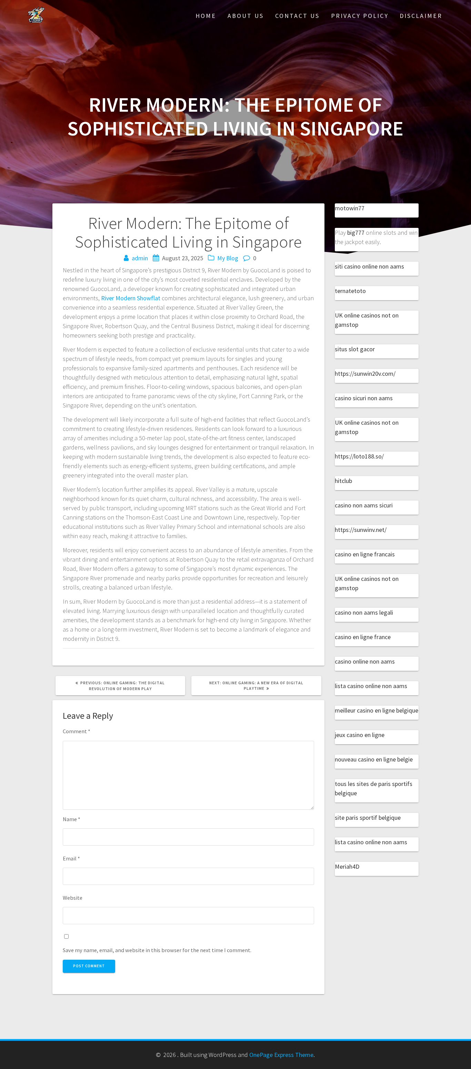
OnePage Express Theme (281, 1055)
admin (140, 258)
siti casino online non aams (369, 266)
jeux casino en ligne (359, 735)
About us (246, 16)
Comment (76, 731)
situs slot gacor (355, 349)
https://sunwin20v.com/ (365, 373)
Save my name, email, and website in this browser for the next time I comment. (157, 950)
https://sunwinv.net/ (361, 530)
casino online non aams (365, 661)
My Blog (227, 258)
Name (71, 819)
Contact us (297, 16)
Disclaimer (421, 16)
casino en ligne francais (365, 554)
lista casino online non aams (371, 686)
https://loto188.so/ (359, 456)
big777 (355, 232)
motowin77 (349, 208)
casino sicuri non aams (364, 398)
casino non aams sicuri (364, 505)
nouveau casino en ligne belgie (374, 759)
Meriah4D (347, 866)
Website (72, 897)
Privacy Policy (360, 16)
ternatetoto (350, 291)
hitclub (343, 481)
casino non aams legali (364, 612)
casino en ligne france (363, 637)
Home (206, 16)
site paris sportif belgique (368, 817)
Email (71, 858)
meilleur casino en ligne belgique (376, 710)
